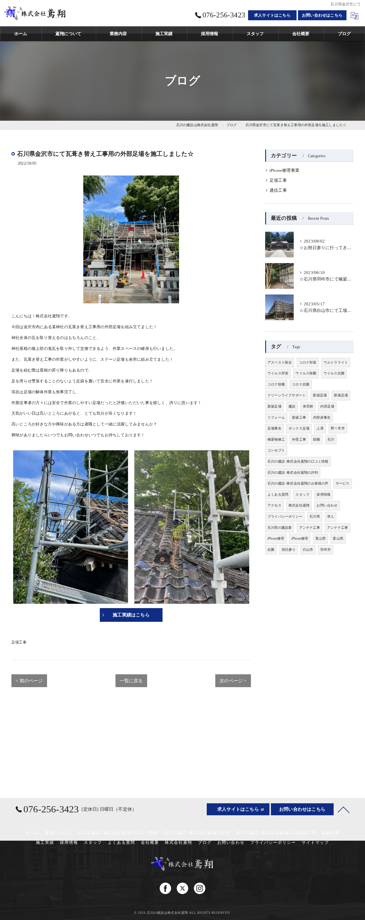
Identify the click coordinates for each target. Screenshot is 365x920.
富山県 (320, 538)
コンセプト (276, 450)
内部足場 (327, 406)
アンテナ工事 (309, 528)
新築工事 (299, 417)
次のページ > (233, 680)
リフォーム (276, 417)
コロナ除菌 (276, 384)
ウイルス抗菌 (334, 373)
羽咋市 (325, 550)
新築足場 (320, 395)
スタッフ (302, 495)
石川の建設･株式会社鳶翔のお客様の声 (297, 483)
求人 (330, 516)
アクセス (274, 505)
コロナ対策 (308, 362)
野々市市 (338, 428)
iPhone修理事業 (284, 170)
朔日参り (289, 550)
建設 (292, 406)
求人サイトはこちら (272, 15)
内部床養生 (321, 417)
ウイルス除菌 (305, 373)
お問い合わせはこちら (322, 15)
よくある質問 (277, 495)
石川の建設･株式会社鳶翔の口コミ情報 (297, 461)
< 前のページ (29, 680)
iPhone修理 (275, 538)
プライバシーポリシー (284, 516)
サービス (343, 483)
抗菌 (270, 550)
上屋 (320, 428)
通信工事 (278, 190)
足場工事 (19, 642)
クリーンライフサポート (286, 395)
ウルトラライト (336, 362)
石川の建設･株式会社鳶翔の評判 (292, 473)
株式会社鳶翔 (299, 505)
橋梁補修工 (276, 439)
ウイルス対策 (277, 373)
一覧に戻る (131, 680)
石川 (330, 439)
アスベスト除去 (279, 362)
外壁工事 (299, 439)
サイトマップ (315, 842)
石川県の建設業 (279, 528)
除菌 (316, 439)
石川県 (314, 516)
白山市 (308, 550)
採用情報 (323, 495)
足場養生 (274, 428)
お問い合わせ (327, 505)
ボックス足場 (299, 428)
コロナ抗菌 (300, 384)
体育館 (308, 406)
